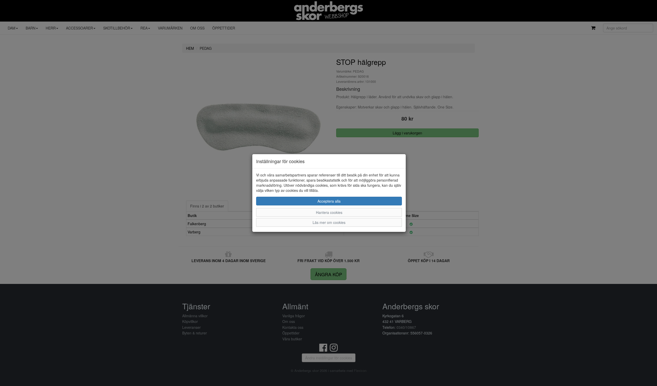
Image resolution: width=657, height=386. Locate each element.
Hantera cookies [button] (329, 212)
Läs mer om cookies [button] (329, 222)
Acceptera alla (329, 201)
